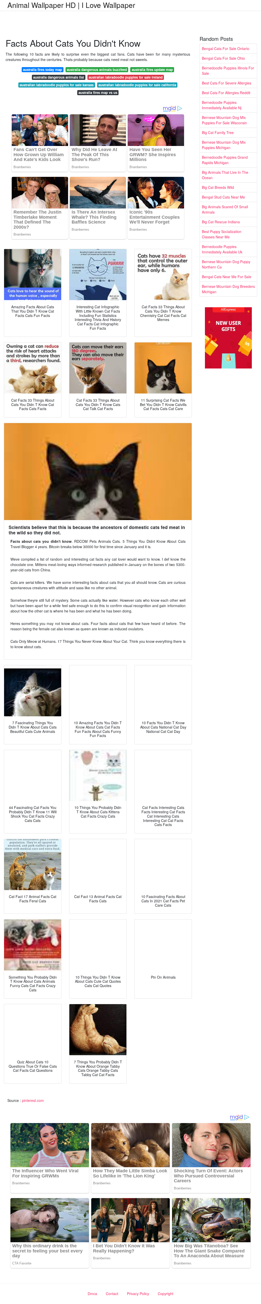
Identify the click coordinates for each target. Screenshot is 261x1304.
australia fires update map (152, 69)
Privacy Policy (138, 1293)
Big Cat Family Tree (218, 132)
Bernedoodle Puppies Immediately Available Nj (221, 105)
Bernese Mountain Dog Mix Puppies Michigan (224, 145)
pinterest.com (33, 1100)
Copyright (165, 1293)
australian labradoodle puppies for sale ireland (126, 77)
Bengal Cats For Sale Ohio (223, 58)
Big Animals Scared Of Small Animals (225, 209)
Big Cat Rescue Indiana (221, 221)
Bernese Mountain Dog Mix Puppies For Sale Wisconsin (224, 120)
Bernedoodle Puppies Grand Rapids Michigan (225, 160)
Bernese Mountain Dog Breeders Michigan (228, 289)
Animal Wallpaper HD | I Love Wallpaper (71, 5)
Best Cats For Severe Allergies (226, 82)
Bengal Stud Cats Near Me (223, 197)
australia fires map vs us (98, 92)
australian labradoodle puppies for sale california (137, 84)
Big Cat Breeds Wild (218, 187)
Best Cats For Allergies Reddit (226, 92)
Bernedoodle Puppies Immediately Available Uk (222, 249)
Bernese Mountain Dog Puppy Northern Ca (226, 264)
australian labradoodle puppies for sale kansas (57, 84)
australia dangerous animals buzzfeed (97, 69)
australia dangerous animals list (58, 77)
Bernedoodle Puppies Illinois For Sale (228, 70)
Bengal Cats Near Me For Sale (226, 276)
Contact (112, 1293)
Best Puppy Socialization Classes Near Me (221, 234)
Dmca (92, 1293)
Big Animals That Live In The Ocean (225, 175)
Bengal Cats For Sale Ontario (225, 48)
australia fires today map (42, 69)
